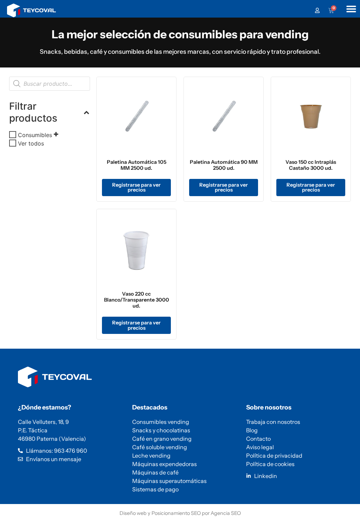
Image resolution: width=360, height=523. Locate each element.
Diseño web (133, 513)
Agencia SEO (226, 513)
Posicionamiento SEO (176, 513)
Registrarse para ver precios (136, 187)
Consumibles (35, 134)
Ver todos (31, 143)
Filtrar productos (33, 112)
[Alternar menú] (351, 9)
